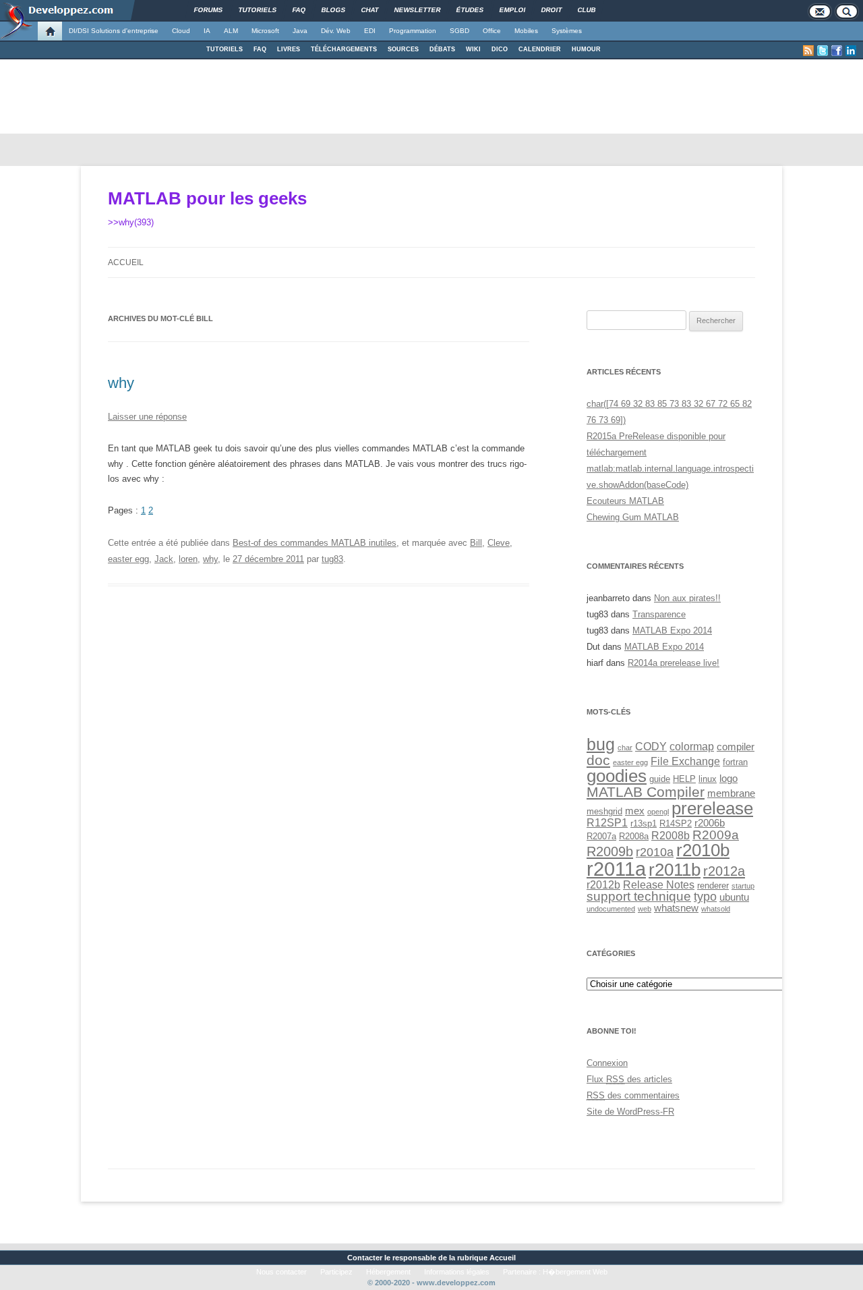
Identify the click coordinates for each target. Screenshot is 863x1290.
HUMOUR (586, 49)
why (121, 382)
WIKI (473, 49)
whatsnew (676, 908)
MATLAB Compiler (646, 792)
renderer (713, 885)
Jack (163, 559)
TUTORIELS (224, 49)
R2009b (610, 851)
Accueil (126, 262)
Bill (476, 543)
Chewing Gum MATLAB (633, 517)
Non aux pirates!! (687, 598)
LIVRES (288, 49)
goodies (617, 776)
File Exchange (685, 761)
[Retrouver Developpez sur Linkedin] (850, 50)
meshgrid (604, 811)
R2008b (670, 835)
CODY (651, 746)
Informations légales (456, 1272)
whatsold (715, 909)
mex (635, 811)
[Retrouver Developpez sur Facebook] (836, 50)
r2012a (724, 871)
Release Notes (658, 884)
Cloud (181, 30)
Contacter (364, 1258)
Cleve (498, 543)
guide (659, 779)
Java (300, 30)
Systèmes (567, 30)
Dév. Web (336, 30)
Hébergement (388, 1272)
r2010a (655, 852)
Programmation (412, 30)
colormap (691, 746)
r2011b (675, 870)
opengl (658, 812)
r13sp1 (643, 823)
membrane (731, 793)
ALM (231, 30)
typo (705, 896)
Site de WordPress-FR (630, 1111)
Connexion (607, 1063)
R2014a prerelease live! (673, 663)
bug (601, 744)
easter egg (128, 559)
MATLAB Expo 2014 (672, 630)
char (625, 748)
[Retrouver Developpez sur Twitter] (822, 50)
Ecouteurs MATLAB (625, 501)
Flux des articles (629, 1079)
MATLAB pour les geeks (207, 198)
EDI (370, 30)
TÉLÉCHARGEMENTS (344, 49)
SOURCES (403, 49)
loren (188, 559)
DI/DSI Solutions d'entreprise (113, 30)
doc (598, 760)
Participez (336, 1272)
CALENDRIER (539, 49)
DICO (500, 49)
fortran (735, 762)
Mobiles (526, 30)
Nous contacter (281, 1272)
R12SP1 (607, 822)
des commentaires (633, 1095)
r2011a (616, 869)
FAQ (260, 49)
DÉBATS (442, 49)
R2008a (634, 836)
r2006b (709, 823)
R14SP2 (675, 823)
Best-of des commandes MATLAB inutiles (314, 543)
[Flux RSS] (808, 50)
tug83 (332, 559)
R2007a (601, 836)
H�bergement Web (575, 1272)
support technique (639, 896)
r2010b (703, 850)
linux (707, 779)
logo (728, 778)
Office (492, 30)
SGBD (459, 30)
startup (743, 886)
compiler (735, 746)
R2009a (715, 834)
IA (207, 30)
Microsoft (265, 30)
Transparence (659, 614)
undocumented (611, 909)
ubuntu (734, 897)
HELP (684, 779)
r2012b (603, 884)
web (644, 909)
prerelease (712, 808)
